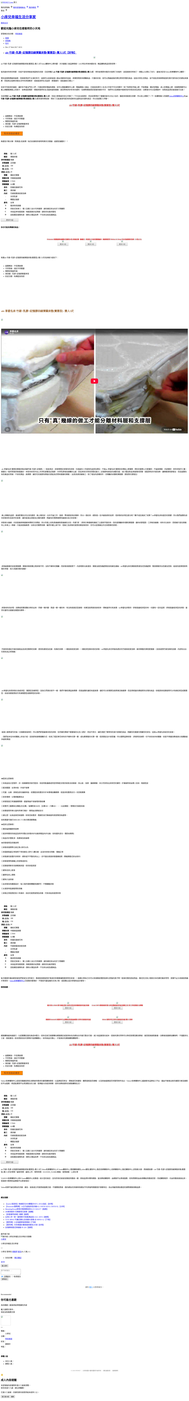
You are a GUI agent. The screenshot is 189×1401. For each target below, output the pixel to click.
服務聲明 (115, 1370)
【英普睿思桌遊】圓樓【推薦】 (17, 1214)
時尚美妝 (18, 34)
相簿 (7, 38)
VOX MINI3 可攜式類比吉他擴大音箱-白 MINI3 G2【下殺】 (28, 1220)
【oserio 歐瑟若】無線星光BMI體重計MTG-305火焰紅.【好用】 (29, 1204)
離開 (12, 1397)
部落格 (7, 41)
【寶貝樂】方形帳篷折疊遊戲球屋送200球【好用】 (25, 1225)
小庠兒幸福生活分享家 (18, 17)
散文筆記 (17, 1258)
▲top (3, 1262)
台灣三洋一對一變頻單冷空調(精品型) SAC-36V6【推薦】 (27, 1217)
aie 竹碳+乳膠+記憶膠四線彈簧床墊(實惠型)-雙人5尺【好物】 (41, 52)
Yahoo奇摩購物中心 (176, 96)
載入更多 (4, 1266)
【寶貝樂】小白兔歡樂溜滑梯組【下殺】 (21, 1222)
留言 (19, 1252)
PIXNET (78, 1370)
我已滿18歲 (5, 1397)
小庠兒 (3, 1239)
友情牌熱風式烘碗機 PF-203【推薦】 (19, 1227)
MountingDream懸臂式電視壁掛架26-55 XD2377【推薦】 (26, 1209)
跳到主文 (4, 23)
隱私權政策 (106, 1370)
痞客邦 (15, 1252)
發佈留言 (4, 1279)
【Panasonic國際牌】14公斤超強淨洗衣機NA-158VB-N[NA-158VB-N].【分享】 (35, 1206)
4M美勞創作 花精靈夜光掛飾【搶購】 (19, 1212)
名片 (7, 43)
